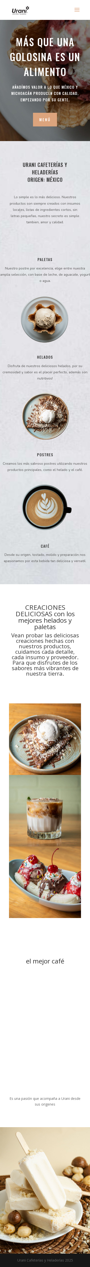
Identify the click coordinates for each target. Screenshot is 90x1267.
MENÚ (45, 119)
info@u (14, 1212)
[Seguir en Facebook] (40, 683)
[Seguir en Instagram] (50, 683)
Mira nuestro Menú (37, 1187)
